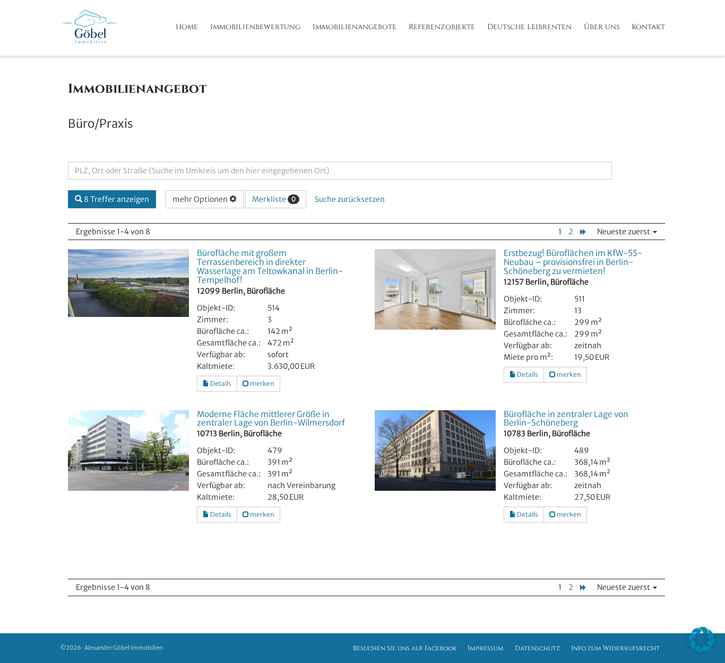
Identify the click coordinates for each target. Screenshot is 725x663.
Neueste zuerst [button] (624, 231)
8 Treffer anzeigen (115, 199)
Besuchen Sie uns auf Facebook (404, 648)
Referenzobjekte (442, 27)
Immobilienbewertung (255, 27)
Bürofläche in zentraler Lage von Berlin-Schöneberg (566, 418)
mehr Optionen (200, 199)
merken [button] (261, 383)
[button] (701, 639)
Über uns (601, 27)
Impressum (486, 648)
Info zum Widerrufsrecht (615, 648)
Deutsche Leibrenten (529, 27)
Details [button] (220, 383)
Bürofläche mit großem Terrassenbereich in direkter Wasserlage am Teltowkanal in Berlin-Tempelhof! (270, 266)
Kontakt (648, 27)
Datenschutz (537, 648)
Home (187, 27)
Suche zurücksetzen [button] (350, 199)
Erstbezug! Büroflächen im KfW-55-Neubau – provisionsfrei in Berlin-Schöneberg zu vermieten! (573, 262)
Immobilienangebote (354, 27)
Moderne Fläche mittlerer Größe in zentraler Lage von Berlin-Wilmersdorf (271, 418)
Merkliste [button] (274, 199)
